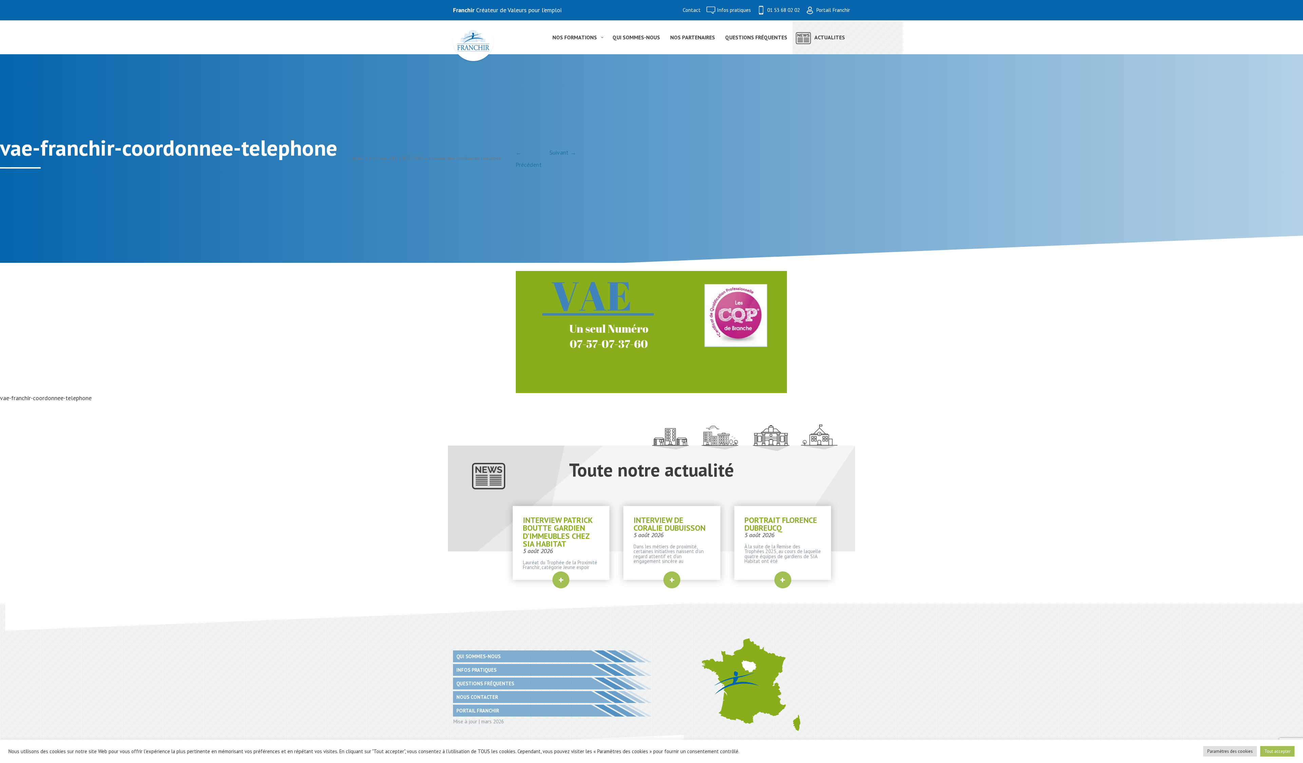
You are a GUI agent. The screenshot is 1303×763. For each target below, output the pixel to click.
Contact (692, 10)
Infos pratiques (734, 10)
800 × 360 (411, 158)
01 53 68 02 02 (783, 10)
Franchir (463, 10)
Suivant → (562, 152)
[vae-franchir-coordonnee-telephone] (651, 332)
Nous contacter (477, 697)
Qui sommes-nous (478, 656)
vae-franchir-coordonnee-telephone (466, 158)
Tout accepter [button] (1277, 751)
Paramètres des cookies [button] (1230, 751)
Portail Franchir (833, 10)
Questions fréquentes (485, 683)
